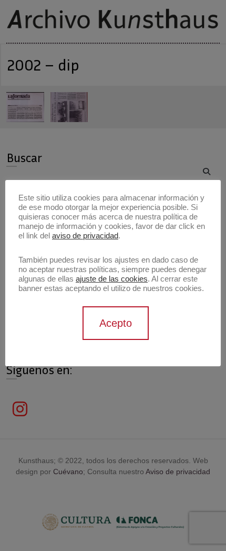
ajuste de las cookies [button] (112, 279)
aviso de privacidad (85, 236)
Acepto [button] (115, 323)
